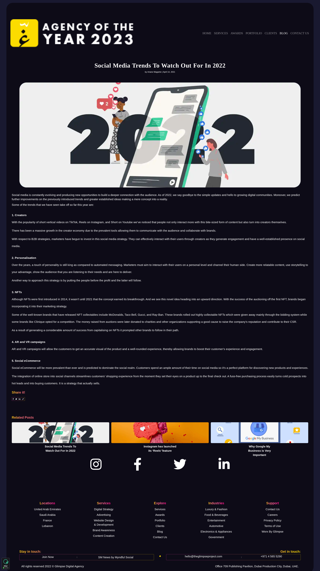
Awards (237, 33)
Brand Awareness (104, 530)
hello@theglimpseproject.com (203, 556)
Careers (273, 514)
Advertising (104, 514)
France (47, 520)
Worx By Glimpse (272, 531)
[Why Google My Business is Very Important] (259, 432)
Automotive (216, 526)
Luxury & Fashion (216, 509)
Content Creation (103, 535)
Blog (284, 33)
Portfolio (254, 33)
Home (206, 33)
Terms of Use (272, 526)
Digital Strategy (103, 509)
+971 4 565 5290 (271, 556)
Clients (271, 33)
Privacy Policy (272, 520)
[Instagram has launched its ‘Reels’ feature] (160, 432)
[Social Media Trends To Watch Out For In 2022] (60, 432)
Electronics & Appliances (216, 531)
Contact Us (160, 537)
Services (221, 33)
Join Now (48, 557)
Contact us (299, 33)
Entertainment (216, 520)
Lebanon (47, 526)
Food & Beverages (216, 514)
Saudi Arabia (47, 514)
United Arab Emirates (47, 509)
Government (216, 537)
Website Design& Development (104, 522)
